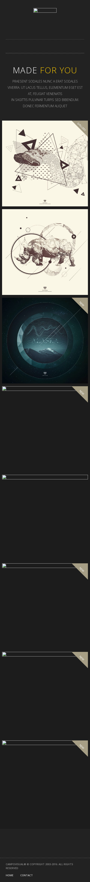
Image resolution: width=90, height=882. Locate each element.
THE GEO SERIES (25, 279)
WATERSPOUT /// (25, 457)
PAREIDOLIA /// (24, 545)
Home (9, 875)
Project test (23, 368)
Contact (26, 875)
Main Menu (82, 46)
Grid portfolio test (31, 191)
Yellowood (21, 722)
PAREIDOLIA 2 (22, 634)
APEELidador (22, 811)
